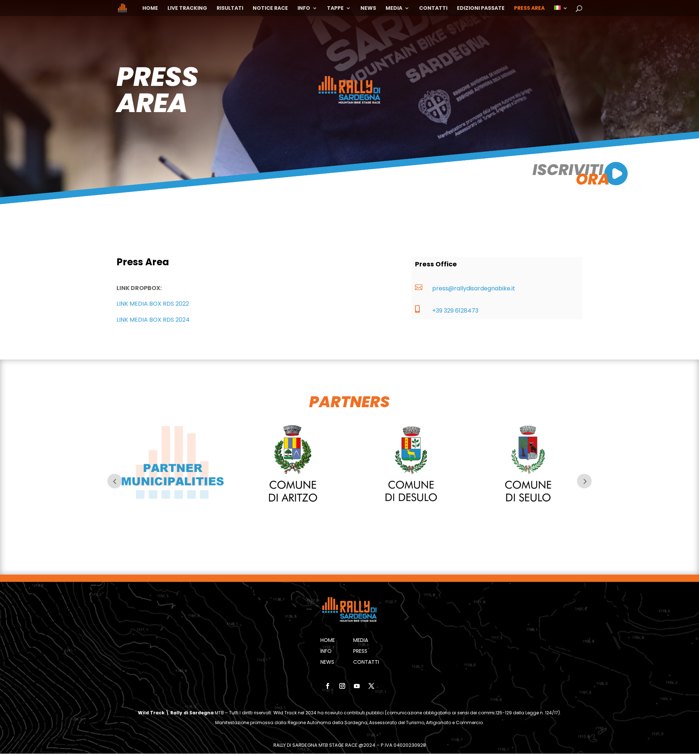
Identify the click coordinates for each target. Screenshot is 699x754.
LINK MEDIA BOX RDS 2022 (152, 303)
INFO (303, 8)
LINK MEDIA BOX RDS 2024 (153, 320)
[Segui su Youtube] (357, 686)
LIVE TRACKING (187, 8)
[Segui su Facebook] (327, 686)
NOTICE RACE (270, 8)
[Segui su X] (371, 686)
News (368, 8)
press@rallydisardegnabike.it (473, 288)
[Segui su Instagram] (342, 686)
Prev (114, 481)
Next (584, 481)
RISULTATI (230, 8)
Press (360, 651)
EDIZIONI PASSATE (481, 8)
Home (150, 8)
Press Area (529, 8)
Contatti (433, 8)
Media (360, 641)
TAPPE (335, 8)
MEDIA (394, 8)
